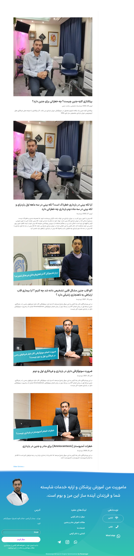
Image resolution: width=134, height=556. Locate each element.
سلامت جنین (66, 106)
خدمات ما (81, 528)
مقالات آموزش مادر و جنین (74, 522)
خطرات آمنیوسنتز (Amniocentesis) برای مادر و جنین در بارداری (57, 446)
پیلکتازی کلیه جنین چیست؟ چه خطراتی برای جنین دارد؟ (62, 101)
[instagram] (7, 2)
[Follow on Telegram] (59, 542)
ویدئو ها (79, 106)
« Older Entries (18, 467)
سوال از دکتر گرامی (78, 516)
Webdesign (50, 554)
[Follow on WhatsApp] (75, 542)
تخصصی (73, 106)
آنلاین (110, 518)
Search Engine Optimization (66, 554)
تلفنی (110, 526)
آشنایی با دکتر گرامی (77, 533)
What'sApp (110, 535)
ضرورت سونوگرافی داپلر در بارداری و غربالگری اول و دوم (62, 371)
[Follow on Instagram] (67, 542)
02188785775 (104, 2)
